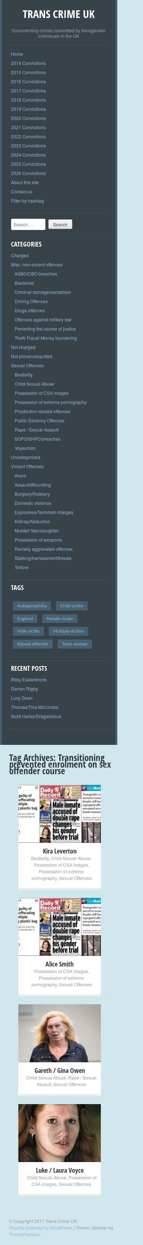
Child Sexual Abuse (34, 384)
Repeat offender (32, 644)
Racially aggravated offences (44, 549)
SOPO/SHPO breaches (37, 439)
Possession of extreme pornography (51, 402)
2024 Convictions (28, 155)
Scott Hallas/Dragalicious (36, 716)
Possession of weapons (38, 539)
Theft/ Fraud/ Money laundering (46, 338)
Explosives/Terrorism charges (44, 512)
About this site (25, 182)
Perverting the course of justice (45, 328)
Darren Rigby (24, 688)
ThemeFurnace (24, 1234)
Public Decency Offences (40, 420)
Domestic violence (33, 503)
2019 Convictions (28, 109)
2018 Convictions (28, 100)
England (25, 618)
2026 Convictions (28, 173)
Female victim (60, 618)
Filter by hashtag (27, 200)
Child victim (71, 606)
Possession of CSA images (42, 393)
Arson (20, 475)
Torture (22, 567)
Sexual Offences (27, 365)
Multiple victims (68, 631)
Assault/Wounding (33, 484)
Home (17, 54)
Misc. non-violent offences (37, 264)
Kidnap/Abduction (32, 521)
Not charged (23, 347)
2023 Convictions (28, 145)
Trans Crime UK (59, 13)
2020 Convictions (28, 118)
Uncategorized (25, 457)
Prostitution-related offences (42, 411)
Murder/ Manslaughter (37, 530)
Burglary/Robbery (32, 494)
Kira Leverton (60, 851)
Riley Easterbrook (29, 679)
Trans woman (75, 644)
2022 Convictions (28, 136)
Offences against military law (43, 319)
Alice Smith (59, 964)
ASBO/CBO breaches (36, 273)
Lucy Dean (22, 698)
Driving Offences (31, 301)
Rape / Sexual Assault (37, 429)
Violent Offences (27, 466)
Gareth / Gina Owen (59, 1070)
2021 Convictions (28, 127)
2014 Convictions (28, 63)
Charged (20, 255)
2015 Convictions (28, 72)
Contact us (21, 191)
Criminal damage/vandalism (43, 292)
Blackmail (24, 283)
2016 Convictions (28, 81)
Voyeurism (25, 448)
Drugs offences (30, 310)
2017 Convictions (28, 90)
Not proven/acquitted (31, 356)
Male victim (28, 631)
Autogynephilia (32, 606)
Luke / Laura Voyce (60, 1170)
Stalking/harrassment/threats (43, 558)
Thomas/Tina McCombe (35, 707)
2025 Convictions (28, 164)
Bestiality (24, 374)
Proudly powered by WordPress (40, 1227)
